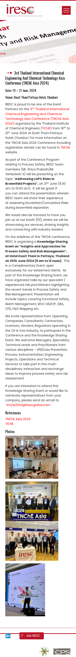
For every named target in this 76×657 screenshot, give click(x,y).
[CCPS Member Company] (62, 651)
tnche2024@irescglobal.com (28, 405)
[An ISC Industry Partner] (44, 651)
